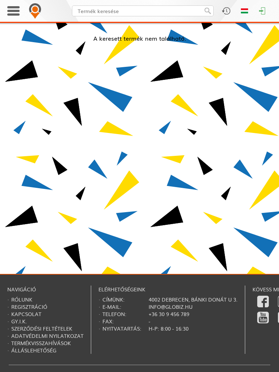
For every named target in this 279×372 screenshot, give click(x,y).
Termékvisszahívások (41, 343)
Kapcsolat (26, 314)
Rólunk (21, 299)
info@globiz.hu (171, 306)
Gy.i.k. (19, 321)
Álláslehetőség (33, 350)
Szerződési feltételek (41, 328)
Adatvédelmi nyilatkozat (47, 335)
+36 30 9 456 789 (169, 314)
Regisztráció (29, 306)
